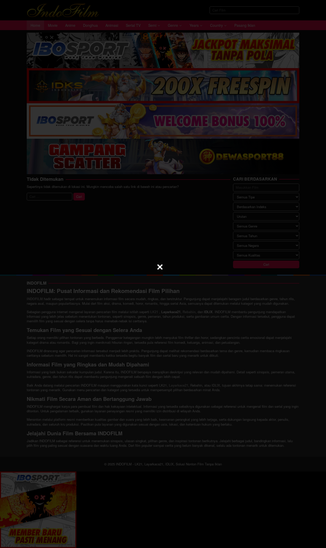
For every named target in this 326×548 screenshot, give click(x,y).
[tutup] (160, 267)
